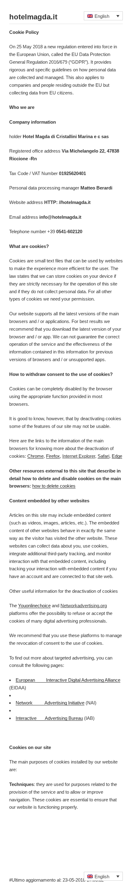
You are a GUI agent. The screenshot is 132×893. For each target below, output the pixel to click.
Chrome (35, 456)
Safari (103, 456)
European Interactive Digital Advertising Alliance (68, 680)
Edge (117, 456)
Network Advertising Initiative (50, 702)
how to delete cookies (54, 485)
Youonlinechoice (34, 605)
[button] (103, 15)
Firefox (53, 456)
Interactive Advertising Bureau (49, 718)
